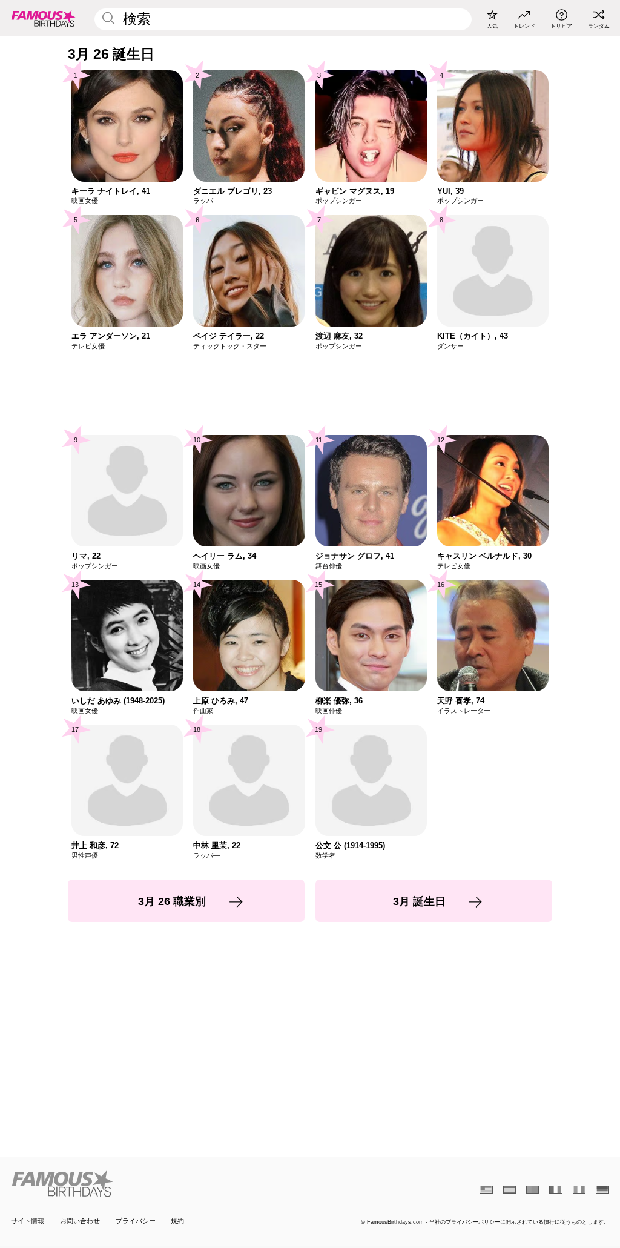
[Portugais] (532, 1190)
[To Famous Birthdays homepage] (43, 18)
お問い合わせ (80, 1220)
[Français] (555, 1190)
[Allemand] (602, 1190)
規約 (177, 1220)
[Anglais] (486, 1190)
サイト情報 (27, 1220)
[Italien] (579, 1190)
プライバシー (136, 1220)
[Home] (158, 1183)
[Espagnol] (509, 1190)
